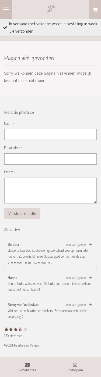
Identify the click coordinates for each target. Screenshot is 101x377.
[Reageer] (90, 244)
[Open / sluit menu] (6, 9)
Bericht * (10, 172)
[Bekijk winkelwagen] (95, 9)
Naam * (9, 123)
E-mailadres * (13, 147)
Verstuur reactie (22, 213)
